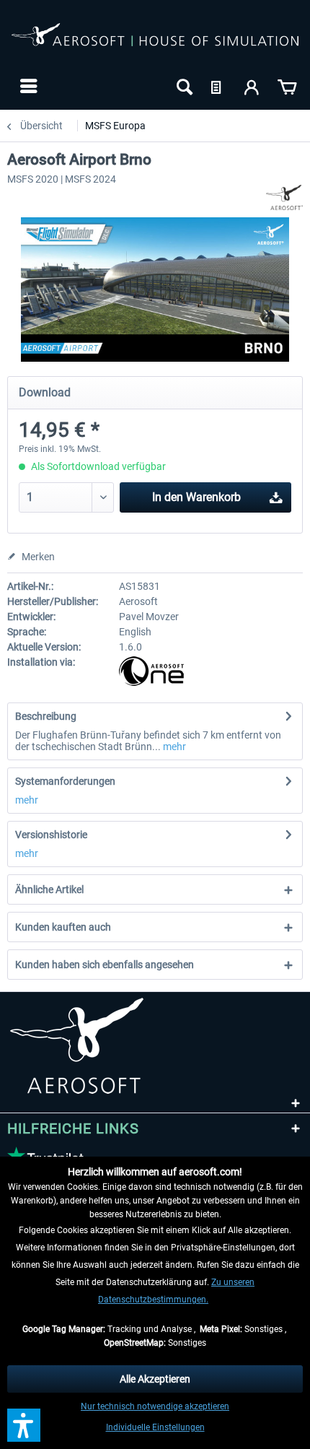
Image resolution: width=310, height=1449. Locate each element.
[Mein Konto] (252, 85)
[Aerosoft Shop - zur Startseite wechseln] (155, 42)
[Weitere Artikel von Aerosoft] (284, 197)
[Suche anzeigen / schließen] (183, 85)
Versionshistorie (51, 834)
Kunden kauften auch (63, 927)
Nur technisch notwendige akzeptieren (155, 1406)
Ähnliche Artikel (49, 889)
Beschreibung (45, 716)
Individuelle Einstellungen (155, 1427)
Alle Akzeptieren (155, 1379)
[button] (23, 1425)
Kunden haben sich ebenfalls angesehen (104, 964)
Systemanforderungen (65, 781)
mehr (173, 746)
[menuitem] (27, 85)
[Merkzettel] (217, 85)
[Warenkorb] (287, 85)
